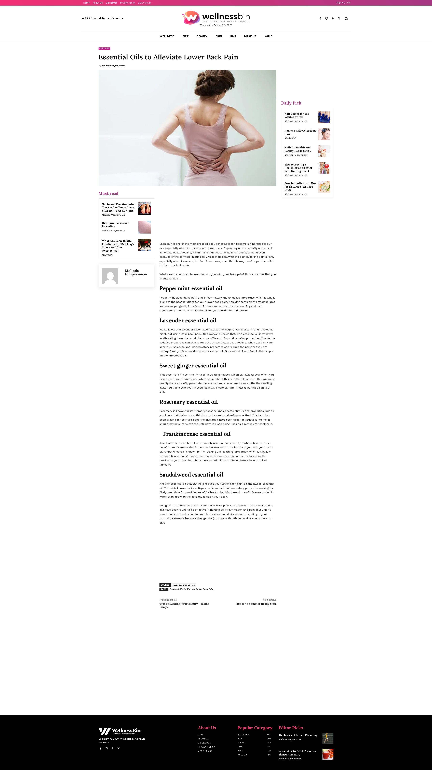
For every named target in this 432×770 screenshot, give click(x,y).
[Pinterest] (333, 18)
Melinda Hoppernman (113, 65)
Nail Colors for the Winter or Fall (297, 115)
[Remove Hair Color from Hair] (324, 134)
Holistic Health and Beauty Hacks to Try (298, 149)
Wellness (104, 49)
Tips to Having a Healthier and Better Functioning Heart (298, 168)
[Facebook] (320, 18)
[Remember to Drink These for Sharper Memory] (327, 754)
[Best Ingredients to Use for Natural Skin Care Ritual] (324, 187)
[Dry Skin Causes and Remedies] (144, 227)
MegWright (107, 255)
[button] (346, 19)
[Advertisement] (217, 214)
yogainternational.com (184, 585)
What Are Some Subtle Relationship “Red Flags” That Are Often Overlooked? (118, 245)
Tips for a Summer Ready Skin (255, 603)
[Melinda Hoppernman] (112, 276)
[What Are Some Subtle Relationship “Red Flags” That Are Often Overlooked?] (144, 245)
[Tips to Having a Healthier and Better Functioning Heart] (324, 168)
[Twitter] (339, 18)
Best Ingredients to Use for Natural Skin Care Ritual (300, 186)
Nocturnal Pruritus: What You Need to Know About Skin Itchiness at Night (119, 207)
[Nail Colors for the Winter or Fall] (324, 117)
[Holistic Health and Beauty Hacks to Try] (324, 151)
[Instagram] (326, 18)
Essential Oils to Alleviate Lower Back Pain (191, 589)
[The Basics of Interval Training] (327, 738)
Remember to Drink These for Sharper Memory (297, 753)
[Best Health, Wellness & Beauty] (216, 18)
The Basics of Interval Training (298, 735)
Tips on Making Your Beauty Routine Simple (184, 605)
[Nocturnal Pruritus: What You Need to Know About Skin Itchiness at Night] (144, 208)
